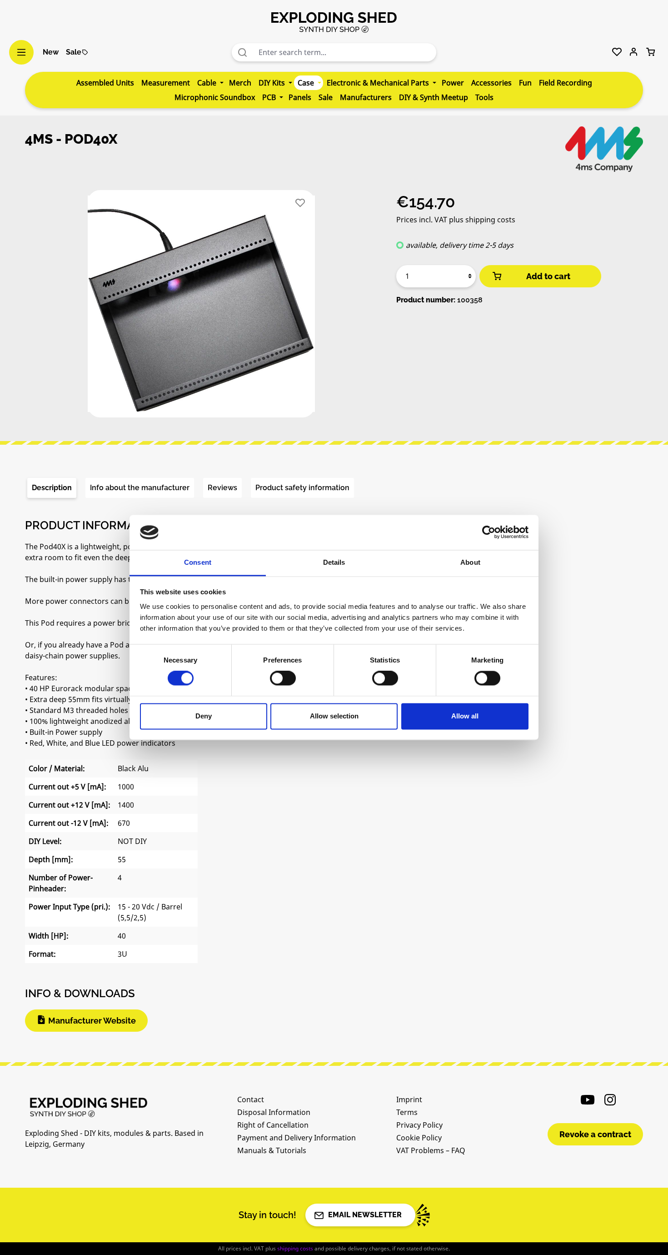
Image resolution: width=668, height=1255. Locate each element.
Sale (73, 52)
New (51, 52)
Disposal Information (273, 1112)
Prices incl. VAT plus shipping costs (455, 220)
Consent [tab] (197, 562)
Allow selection (334, 716)
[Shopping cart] (650, 52)
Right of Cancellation (273, 1125)
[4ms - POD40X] (201, 303)
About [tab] (470, 562)
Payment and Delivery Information (296, 1138)
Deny (203, 716)
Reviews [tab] (222, 487)
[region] (201, 307)
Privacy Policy (419, 1125)
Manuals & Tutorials (271, 1150)
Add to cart (548, 276)
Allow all (465, 716)
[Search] (242, 52)
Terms (407, 1112)
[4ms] (604, 149)
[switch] (283, 678)
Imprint (409, 1099)
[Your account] (633, 52)
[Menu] (21, 52)
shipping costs (295, 1248)
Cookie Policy (419, 1138)
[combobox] (345, 52)
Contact (250, 1099)
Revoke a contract (595, 1134)
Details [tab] (334, 562)
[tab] (51, 488)
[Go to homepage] (334, 21)
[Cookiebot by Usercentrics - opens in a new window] (488, 532)
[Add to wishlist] (300, 203)
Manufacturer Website (92, 1020)
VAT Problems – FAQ (430, 1150)
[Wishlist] (616, 52)
